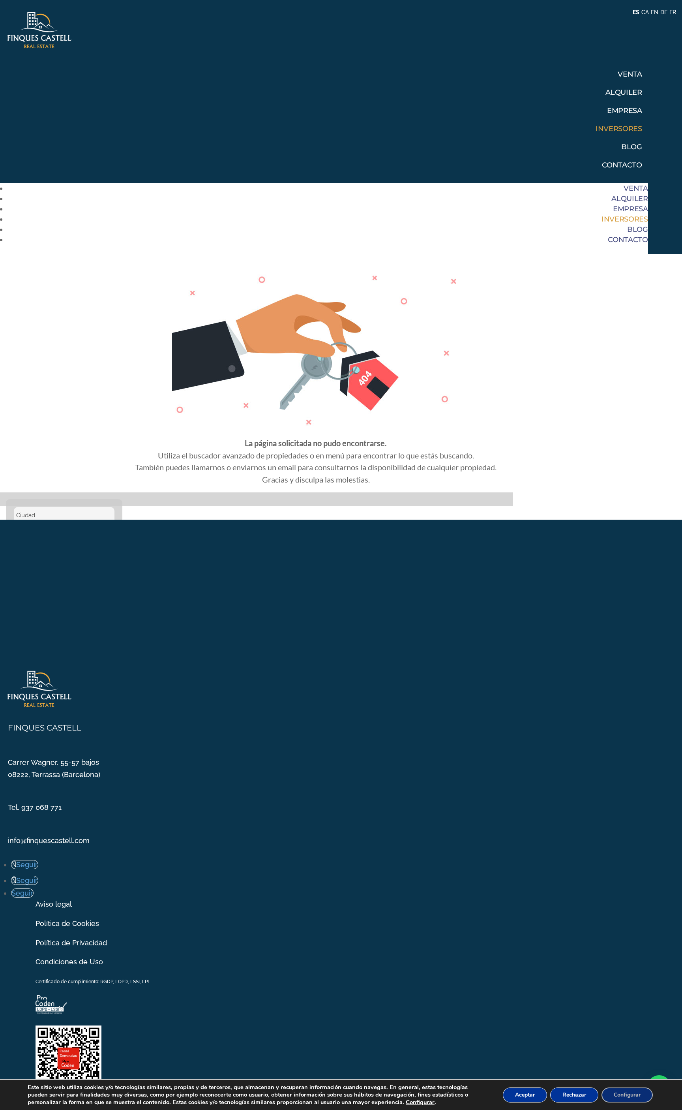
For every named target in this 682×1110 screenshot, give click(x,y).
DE (663, 12)
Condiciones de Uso (69, 962)
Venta (630, 74)
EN (654, 12)
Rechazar (574, 1095)
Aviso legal (54, 904)
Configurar (420, 1102)
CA (645, 12)
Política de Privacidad (71, 943)
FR (672, 12)
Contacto (622, 165)
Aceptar (525, 1095)
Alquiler (623, 92)
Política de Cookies (67, 923)
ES (636, 12)
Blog (631, 147)
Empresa (624, 110)
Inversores (619, 128)
